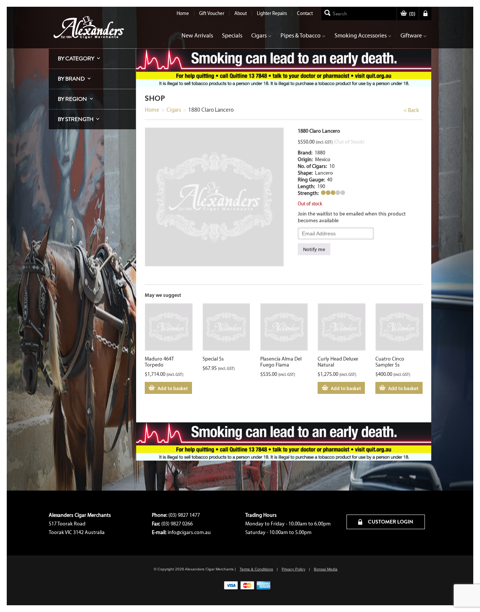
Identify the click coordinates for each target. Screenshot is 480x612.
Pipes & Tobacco (300, 35)
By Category (76, 58)
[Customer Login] (425, 13)
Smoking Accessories (360, 35)
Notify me (314, 249)
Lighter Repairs (272, 13)
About (240, 13)
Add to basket (173, 388)
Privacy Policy (293, 569)
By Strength (75, 119)
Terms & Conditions (256, 569)
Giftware (411, 35)
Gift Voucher (211, 13)
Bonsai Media (326, 569)
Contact (305, 13)
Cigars (259, 35)
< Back (411, 110)
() (412, 14)
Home (183, 13)
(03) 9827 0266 (177, 524)
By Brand (71, 79)
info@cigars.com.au (189, 532)
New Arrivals (197, 35)
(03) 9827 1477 (184, 515)
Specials (232, 35)
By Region (72, 99)
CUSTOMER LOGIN (390, 521)
